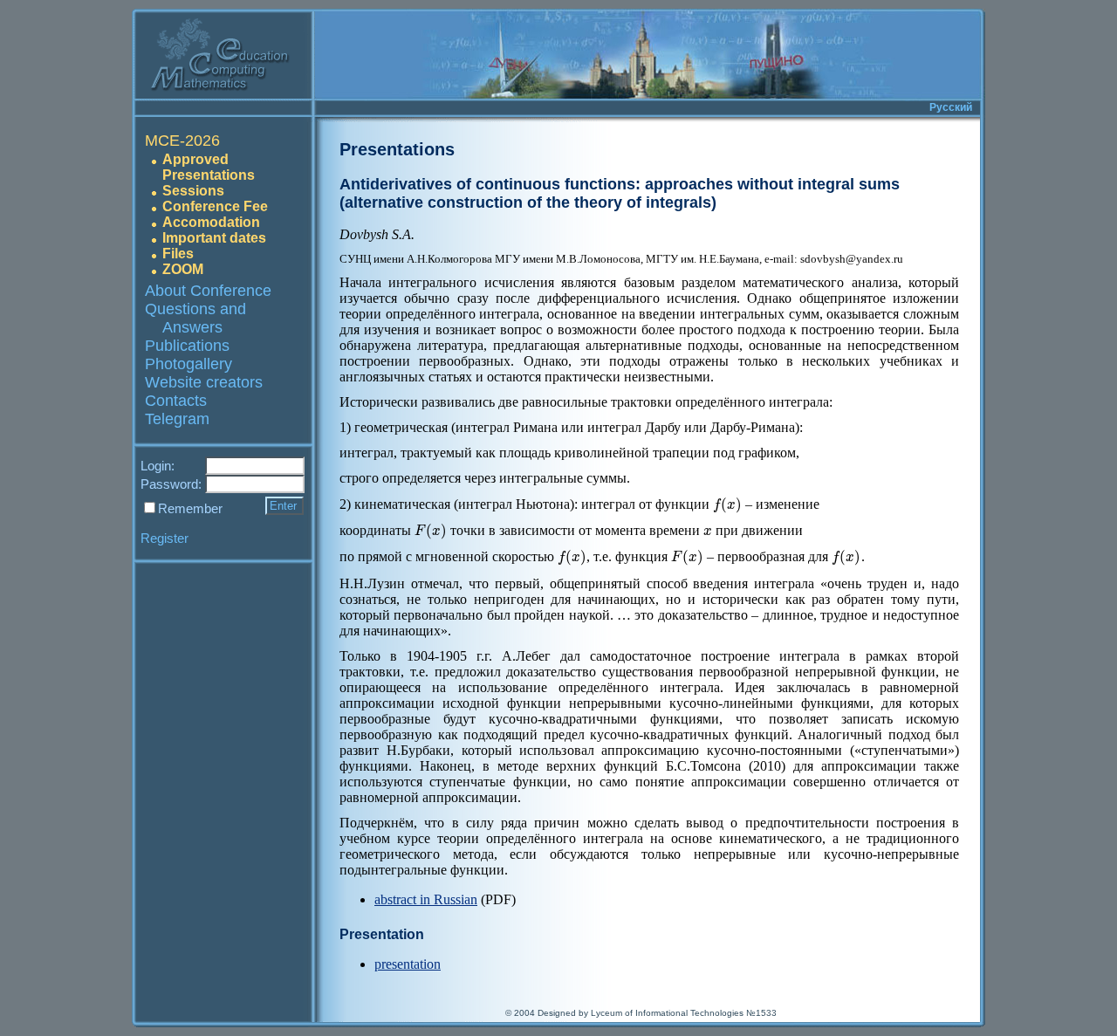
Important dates (214, 237)
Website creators (204, 382)
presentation (407, 964)
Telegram (177, 419)
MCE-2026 (182, 140)
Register (164, 538)
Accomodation (211, 222)
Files (178, 253)
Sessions (193, 190)
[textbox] (727, 504)
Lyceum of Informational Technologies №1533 (684, 1013)
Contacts (176, 400)
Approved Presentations (208, 167)
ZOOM (182, 269)
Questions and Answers (195, 318)
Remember (190, 508)
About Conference (208, 290)
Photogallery (188, 364)
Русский (950, 107)
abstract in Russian (425, 899)
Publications (187, 345)
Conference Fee (215, 206)
